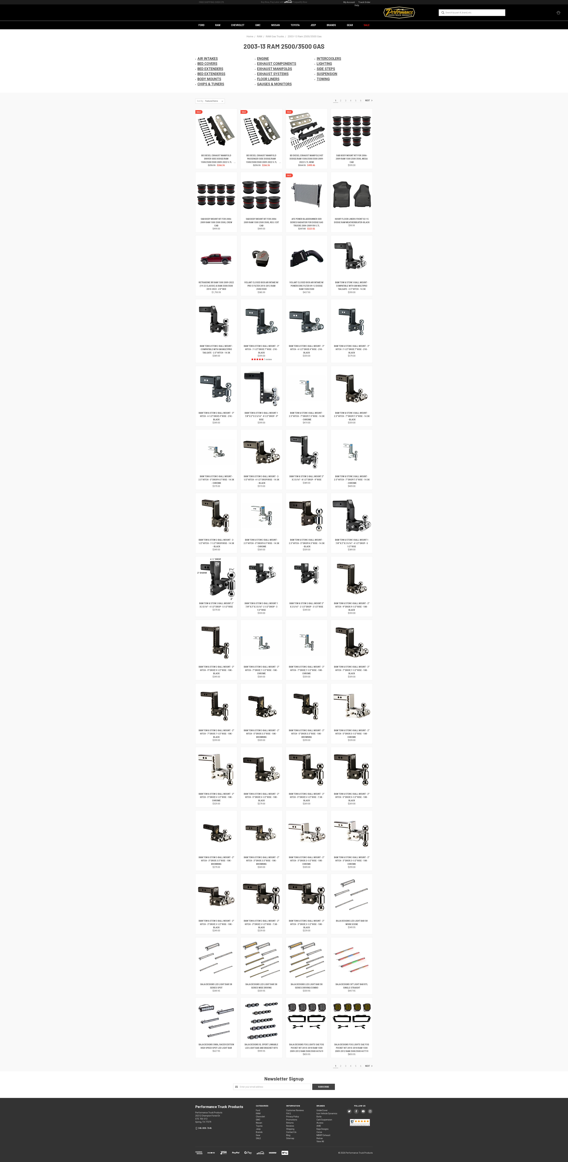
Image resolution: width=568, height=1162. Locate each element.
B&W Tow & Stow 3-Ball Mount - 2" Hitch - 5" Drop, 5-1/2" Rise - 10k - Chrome (351, 733)
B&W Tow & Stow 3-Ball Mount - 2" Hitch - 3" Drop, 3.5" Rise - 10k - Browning (216, 860)
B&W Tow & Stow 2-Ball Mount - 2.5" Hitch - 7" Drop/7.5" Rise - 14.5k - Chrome (351, 479)
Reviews (290, 1126)
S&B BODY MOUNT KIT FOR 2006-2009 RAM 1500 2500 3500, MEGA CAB (352, 158)
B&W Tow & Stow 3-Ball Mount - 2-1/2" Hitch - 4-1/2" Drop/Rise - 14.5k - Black (261, 479)
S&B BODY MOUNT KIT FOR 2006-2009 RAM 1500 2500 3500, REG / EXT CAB (261, 222)
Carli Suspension (324, 1120)
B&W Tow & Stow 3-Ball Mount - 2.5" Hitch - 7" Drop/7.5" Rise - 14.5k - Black (351, 416)
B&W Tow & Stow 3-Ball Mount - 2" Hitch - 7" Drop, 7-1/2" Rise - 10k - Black (351, 670)
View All (320, 1141)
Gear (350, 25)
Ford (201, 25)
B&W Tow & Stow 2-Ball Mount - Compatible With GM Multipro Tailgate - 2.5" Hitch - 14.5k (216, 349)
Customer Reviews (295, 1110)
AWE (319, 1126)
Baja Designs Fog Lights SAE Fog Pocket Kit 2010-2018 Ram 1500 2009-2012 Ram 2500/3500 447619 (306, 1048)
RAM (217, 25)
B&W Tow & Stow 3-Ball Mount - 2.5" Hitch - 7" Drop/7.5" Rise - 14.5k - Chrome (306, 416)
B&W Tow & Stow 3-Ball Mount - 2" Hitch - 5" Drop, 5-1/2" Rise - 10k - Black (261, 797)
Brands (331, 25)
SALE (366, 25)
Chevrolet (237, 25)
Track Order (364, 2)
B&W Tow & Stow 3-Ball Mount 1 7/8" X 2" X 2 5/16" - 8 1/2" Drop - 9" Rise (261, 416)
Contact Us (291, 1132)
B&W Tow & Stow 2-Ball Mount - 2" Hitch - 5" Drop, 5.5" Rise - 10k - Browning (306, 733)
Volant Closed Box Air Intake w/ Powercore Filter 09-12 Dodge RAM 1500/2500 (306, 285)
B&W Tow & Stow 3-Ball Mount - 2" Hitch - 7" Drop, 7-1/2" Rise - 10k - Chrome (261, 670)
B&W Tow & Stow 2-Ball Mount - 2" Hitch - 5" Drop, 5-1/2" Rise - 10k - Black (351, 797)
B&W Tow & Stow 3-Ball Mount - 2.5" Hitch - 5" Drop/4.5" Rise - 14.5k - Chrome (216, 479)
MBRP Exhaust (323, 1135)
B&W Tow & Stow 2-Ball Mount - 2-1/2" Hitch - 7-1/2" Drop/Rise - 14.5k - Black (216, 543)
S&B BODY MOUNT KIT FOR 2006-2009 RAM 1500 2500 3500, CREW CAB (216, 222)
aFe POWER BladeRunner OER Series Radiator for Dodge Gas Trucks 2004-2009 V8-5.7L (306, 222)
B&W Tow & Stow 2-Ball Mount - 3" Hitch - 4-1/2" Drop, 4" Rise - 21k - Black (216, 416)
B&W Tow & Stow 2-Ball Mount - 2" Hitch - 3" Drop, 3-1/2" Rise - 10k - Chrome (351, 860)
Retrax (320, 1138)
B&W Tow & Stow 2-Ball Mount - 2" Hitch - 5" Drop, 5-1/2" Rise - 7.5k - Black (306, 797)
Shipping (290, 1129)
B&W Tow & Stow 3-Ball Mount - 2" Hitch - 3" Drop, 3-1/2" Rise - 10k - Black (216, 924)
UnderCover (322, 1110)
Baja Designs (323, 1129)
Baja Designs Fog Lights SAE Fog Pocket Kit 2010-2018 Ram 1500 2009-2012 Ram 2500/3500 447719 (351, 1048)
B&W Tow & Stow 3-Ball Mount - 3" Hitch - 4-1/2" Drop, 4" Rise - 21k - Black (306, 349)
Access (320, 1123)
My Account (349, 2)
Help (357, 5)
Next (367, 100)
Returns (290, 1123)
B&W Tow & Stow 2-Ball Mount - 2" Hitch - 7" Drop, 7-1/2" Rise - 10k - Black (216, 733)
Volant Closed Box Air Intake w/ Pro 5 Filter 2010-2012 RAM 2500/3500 (261, 285)
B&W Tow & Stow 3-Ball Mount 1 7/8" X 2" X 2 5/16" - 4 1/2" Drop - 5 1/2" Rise (351, 543)
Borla (319, 1116)
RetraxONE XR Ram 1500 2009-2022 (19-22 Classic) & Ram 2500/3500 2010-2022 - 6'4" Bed (216, 285)
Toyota (295, 25)
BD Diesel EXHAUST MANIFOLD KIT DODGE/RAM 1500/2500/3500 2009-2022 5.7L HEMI (306, 158)
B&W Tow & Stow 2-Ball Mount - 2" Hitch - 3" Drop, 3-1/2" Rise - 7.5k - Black (261, 924)
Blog (288, 1135)
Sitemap (290, 1138)
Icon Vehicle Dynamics (327, 1113)
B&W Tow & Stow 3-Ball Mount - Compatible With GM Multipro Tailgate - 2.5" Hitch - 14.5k (351, 285)
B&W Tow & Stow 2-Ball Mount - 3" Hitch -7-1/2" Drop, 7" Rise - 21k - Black (351, 349)
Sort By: (200, 101)
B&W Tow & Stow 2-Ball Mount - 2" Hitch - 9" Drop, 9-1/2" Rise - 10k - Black (216, 670)
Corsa (319, 1132)
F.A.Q (288, 1113)
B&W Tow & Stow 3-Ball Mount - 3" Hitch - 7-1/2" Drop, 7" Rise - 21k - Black (261, 349)
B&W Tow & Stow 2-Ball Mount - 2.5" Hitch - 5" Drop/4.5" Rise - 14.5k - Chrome (261, 543)
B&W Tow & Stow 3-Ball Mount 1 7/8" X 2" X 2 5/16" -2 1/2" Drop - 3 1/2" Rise (261, 606)
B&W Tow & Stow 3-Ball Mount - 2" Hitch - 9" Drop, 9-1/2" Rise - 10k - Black (351, 606)
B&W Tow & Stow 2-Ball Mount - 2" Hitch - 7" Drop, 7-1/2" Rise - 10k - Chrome (306, 670)
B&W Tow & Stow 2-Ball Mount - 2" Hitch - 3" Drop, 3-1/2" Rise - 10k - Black (306, 924)
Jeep (313, 25)
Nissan (275, 25)
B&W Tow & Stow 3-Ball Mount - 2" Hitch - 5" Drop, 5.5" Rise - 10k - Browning (261, 733)
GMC (257, 25)
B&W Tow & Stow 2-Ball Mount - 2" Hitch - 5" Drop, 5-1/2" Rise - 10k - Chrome (216, 797)
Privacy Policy (292, 1116)
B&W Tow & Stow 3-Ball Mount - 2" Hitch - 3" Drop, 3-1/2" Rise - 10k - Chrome (306, 860)
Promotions (291, 1120)
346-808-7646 (205, 1128)
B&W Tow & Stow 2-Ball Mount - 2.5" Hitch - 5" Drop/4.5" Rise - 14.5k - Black (306, 543)
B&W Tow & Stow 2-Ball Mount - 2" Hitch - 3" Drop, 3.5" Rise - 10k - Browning (261, 860)
